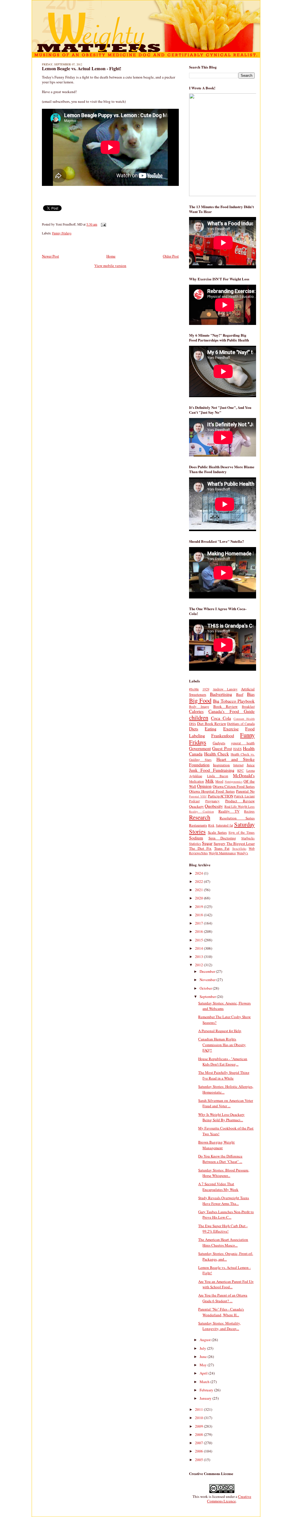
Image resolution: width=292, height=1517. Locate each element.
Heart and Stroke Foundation (222, 761)
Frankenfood (222, 735)
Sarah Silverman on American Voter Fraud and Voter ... (225, 1103)
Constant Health (244, 719)
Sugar (207, 843)
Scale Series (217, 832)
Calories (196, 711)
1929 (205, 689)
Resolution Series (237, 818)
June (204, 1356)
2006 (199, 1451)
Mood (219, 781)
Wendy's (242, 853)
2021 (199, 889)
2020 (199, 898)
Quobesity (214, 806)
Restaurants (198, 825)
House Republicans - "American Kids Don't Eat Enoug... (222, 1061)
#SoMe (194, 689)
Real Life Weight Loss (239, 806)
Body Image (199, 706)
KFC (240, 770)
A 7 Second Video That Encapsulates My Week (218, 1186)
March (205, 1381)
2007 (199, 1442)
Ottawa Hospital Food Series (212, 791)
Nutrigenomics (233, 781)
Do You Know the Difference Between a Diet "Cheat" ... (220, 1159)
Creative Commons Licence (229, 1499)
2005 (199, 1459)
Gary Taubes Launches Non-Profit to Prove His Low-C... (226, 1214)
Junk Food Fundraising (211, 770)
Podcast (194, 801)
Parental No (245, 791)
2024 (199, 873)
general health (243, 743)
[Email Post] (102, 224)
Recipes (249, 811)
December (208, 971)
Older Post (171, 256)
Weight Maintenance (222, 853)
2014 (199, 948)
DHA (192, 724)
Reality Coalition (201, 811)
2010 (199, 1417)
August (206, 1339)
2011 (199, 1409)
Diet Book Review (211, 723)
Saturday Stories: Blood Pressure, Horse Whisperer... (223, 1173)
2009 (199, 1426)
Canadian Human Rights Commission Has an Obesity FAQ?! (222, 1044)
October (206, 988)
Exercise (231, 729)
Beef (239, 694)
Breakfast (248, 706)
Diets (193, 729)
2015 (199, 940)
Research (199, 817)
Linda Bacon (217, 776)
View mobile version (110, 265)
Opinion (204, 786)
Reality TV (229, 811)
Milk (209, 781)
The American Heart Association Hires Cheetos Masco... (223, 1242)
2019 (199, 906)
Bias (251, 694)
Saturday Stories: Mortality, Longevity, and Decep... (219, 1326)
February (207, 1390)
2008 (199, 1434)
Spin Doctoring (222, 838)
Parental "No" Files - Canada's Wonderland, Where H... (221, 1312)
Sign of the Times (241, 832)
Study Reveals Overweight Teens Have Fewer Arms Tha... (223, 1200)
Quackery (196, 806)
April (204, 1373)
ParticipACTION (220, 796)
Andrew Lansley (225, 689)
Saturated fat (224, 825)
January (206, 1398)
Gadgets (219, 743)
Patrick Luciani (244, 796)
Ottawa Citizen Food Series (234, 786)
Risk (211, 825)
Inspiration (221, 764)
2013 (199, 956)
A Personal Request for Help (219, 1030)
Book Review (225, 706)
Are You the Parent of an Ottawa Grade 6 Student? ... (222, 1298)
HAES (237, 749)
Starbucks (248, 838)
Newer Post (50, 256)
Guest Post (222, 748)
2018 (199, 914)
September (208, 996)
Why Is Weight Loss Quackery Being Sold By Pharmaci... (221, 1117)
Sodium (196, 838)
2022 (199, 881)
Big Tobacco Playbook (234, 701)
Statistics (195, 843)
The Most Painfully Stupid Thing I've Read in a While (224, 1075)
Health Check (216, 754)
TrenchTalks (239, 849)
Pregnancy (212, 801)
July (203, 1348)
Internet (238, 765)
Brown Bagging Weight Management (216, 1145)
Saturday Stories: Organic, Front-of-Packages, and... (225, 1256)
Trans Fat (222, 848)
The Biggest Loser (240, 843)
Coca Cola (221, 718)
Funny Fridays (61, 233)
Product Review (240, 800)
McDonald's (244, 775)
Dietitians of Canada (241, 724)
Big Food (200, 700)
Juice (251, 764)
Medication (196, 781)
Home (110, 256)
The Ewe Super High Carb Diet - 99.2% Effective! (223, 1228)
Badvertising (221, 694)
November (208, 979)
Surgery (220, 843)
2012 (199, 964)
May (204, 1364)
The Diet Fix (200, 848)
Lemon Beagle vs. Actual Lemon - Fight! (81, 68)
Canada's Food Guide (231, 711)
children (198, 718)
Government (200, 748)
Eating (210, 729)
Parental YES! (198, 796)
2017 (199, 923)
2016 (199, 931)
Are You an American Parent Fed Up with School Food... (226, 1284)
